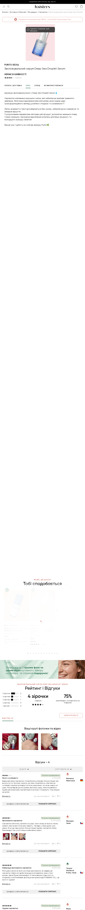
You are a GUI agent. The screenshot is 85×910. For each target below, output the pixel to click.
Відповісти (6, 796)
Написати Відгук (71, 715)
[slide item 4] (36, 653)
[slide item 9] (49, 653)
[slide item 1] (28, 653)
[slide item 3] (33, 653)
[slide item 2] (30, 653)
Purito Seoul (11, 64)
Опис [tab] (28, 85)
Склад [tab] (37, 85)
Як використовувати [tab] (53, 85)
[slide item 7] (44, 653)
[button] (10, 741)
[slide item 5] (38, 653)
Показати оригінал (47, 804)
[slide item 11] (54, 653)
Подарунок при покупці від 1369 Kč (42, 1)
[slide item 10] (52, 653)
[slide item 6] (41, 653)
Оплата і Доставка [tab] (13, 85)
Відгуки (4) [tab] (7, 718)
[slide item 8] (46, 653)
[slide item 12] (57, 653)
